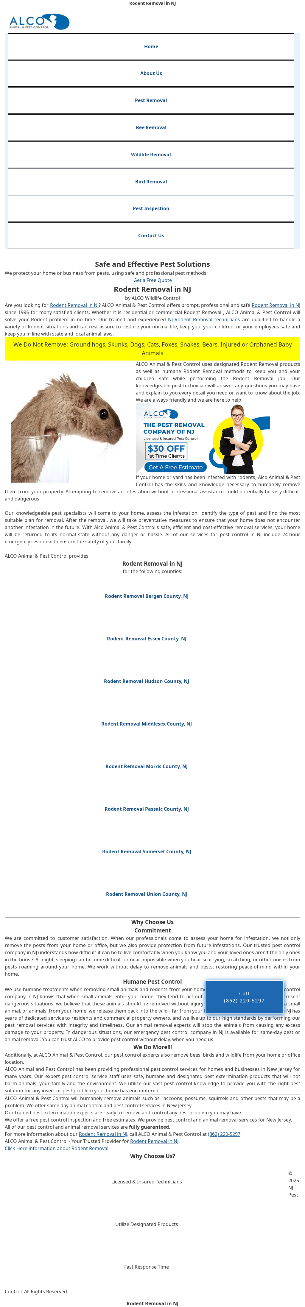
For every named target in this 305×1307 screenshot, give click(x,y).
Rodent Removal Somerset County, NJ (146, 851)
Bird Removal (151, 181)
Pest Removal (151, 100)
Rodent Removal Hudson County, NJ (146, 681)
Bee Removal (151, 127)
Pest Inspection (151, 208)
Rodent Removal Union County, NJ (146, 894)
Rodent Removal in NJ (74, 305)
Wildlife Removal (151, 154)
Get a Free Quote (152, 280)
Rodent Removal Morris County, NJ (146, 766)
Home (151, 46)
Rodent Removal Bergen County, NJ (147, 596)
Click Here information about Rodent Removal (56, 1148)
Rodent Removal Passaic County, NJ (147, 809)
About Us (151, 73)
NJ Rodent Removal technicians (204, 319)
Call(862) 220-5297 (244, 997)
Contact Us (151, 235)
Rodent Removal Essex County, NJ (146, 638)
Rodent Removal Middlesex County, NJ (146, 723)
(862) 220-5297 (224, 1134)
